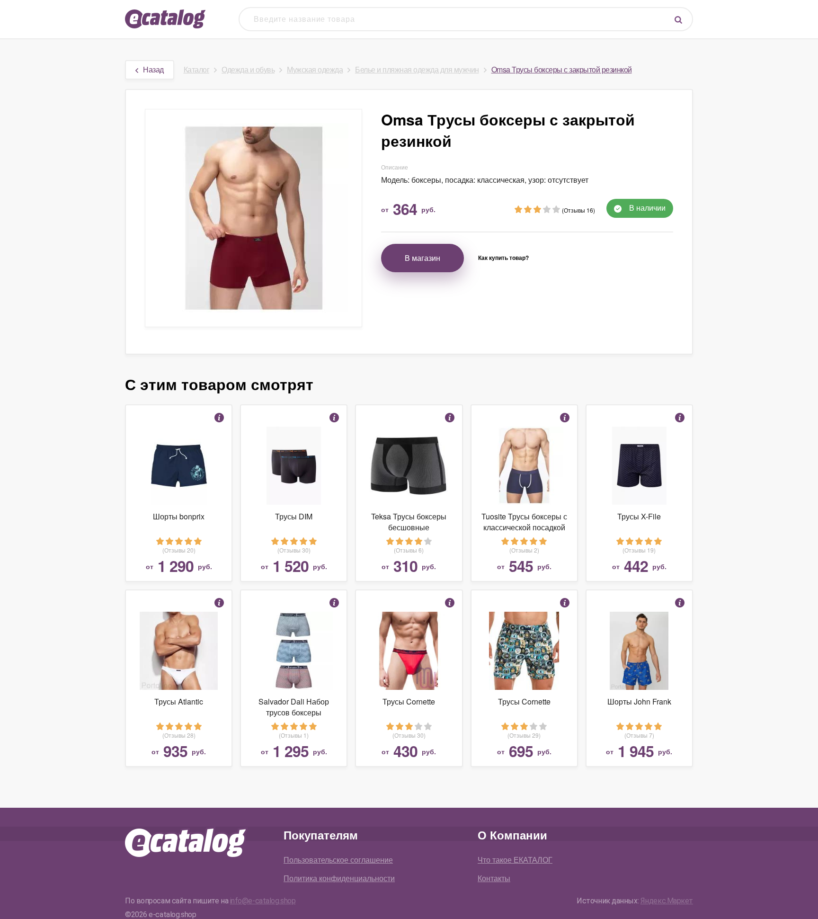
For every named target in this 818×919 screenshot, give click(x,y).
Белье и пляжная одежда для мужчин (417, 69)
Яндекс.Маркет (666, 900)
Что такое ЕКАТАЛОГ (515, 859)
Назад (153, 69)
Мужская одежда (315, 69)
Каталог (197, 69)
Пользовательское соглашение (338, 859)
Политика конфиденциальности (339, 878)
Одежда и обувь (248, 69)
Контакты (494, 878)
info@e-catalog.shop (263, 900)
